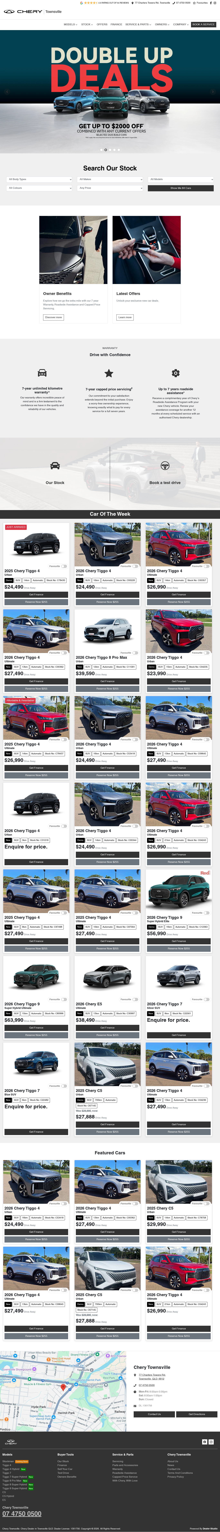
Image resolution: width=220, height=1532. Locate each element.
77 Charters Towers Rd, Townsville (152, 3)
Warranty (117, 1469)
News (170, 1465)
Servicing (117, 1461)
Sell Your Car (64, 1469)
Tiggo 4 (6, 1465)
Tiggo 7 (6, 1473)
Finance (116, 24)
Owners (161, 24)
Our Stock (63, 1461)
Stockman (8, 1461)
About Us (172, 1461)
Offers (102, 24)
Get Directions (197, 1414)
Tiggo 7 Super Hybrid (14, 1477)
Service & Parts (137, 24)
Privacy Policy (175, 1477)
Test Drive (63, 1473)
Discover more (53, 317)
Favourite (54, 566)
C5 (4, 1492)
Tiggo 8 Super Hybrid (14, 1484)
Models (69, 24)
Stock (85, 24)
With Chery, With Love (125, 1481)
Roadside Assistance (124, 1473)
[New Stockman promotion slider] (119, 150)
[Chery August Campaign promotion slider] (101, 150)
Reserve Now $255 (36, 602)
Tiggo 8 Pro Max (11, 1481)
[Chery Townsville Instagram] (216, 3)
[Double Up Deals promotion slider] (106, 150)
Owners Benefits (66, 1477)
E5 (4, 1500)
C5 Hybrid (8, 1496)
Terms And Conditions (180, 1473)
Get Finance (36, 594)
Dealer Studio (210, 1529)
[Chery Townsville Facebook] (212, 3)
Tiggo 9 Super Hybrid (14, 1488)
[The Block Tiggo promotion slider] (114, 150)
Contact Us (154, 1414)
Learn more (125, 317)
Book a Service (204, 24)
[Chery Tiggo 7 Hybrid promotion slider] (110, 150)
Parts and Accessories (125, 1465)
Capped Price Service (125, 1477)
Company (179, 24)
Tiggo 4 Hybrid (10, 1469)
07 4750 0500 (183, 3)
